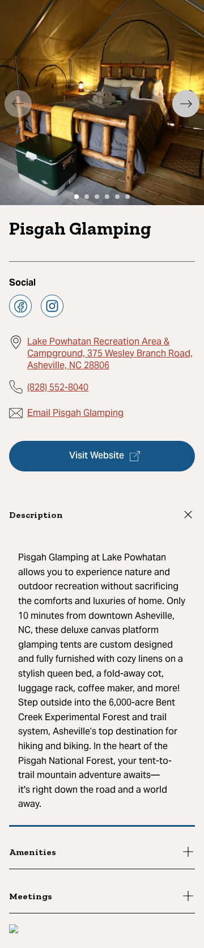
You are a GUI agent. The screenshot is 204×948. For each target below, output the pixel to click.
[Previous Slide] (18, 103)
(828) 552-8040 (57, 387)
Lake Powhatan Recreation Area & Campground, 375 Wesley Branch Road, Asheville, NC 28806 (110, 353)
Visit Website (96, 456)
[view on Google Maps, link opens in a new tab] (13, 930)
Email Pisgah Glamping (75, 413)
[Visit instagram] (52, 306)
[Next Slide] (185, 103)
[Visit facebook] (20, 306)
